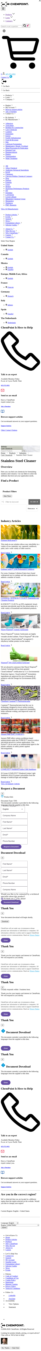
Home (3, 453)
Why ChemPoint (11, 1244)
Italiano (10, 305)
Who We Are (10, 1246)
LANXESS (9, 195)
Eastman (8, 182)
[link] (10, 1295)
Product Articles (11, 1239)
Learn (7, 18)
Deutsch (10, 296)
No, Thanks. (6, 1348)
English (10, 250)
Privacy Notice (34, 935)
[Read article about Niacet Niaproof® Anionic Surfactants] (20, 621)
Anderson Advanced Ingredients (17, 170)
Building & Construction (14, 128)
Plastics (8, 154)
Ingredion (8, 193)
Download (5, 921)
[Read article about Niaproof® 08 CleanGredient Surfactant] (20, 654)
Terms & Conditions (12, 1288)
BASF (7, 172)
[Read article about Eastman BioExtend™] (20, 532)
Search (34, 502)
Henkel (8, 187)
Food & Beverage (11, 140)
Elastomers (9, 134)
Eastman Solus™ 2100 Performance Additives (17, 569)
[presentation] (12, 1304)
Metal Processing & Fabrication (16, 148)
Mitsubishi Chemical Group (15, 199)
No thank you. (9, 899)
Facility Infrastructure (13, 138)
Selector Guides (11, 1266)
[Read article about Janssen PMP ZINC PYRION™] (20, 726)
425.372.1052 (10, 74)
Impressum (9, 1282)
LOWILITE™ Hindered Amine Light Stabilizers (18, 769)
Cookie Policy (10, 1280)
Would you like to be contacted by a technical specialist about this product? (20, 895)
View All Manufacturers (9, 209)
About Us (9, 1248)
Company (9, 21)
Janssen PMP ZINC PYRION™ (12, 734)
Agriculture (9, 126)
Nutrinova (9, 203)
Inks (7, 142)
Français (11, 287)
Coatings (8, 132)
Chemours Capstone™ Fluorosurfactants (15, 701)
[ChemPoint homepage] (3, 6)
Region (3, 1225)
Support (8, 1258)
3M (6, 166)
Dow (7, 178)
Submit (4, 1227)
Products (8, 15)
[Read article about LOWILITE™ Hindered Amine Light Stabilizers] (20, 761)
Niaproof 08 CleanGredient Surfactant (15, 663)
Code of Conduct (11, 1276)
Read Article (5, 553)
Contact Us (9, 1256)
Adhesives (9, 123)
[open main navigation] (3, 9)
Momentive (9, 201)
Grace (7, 184)
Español (10, 269)
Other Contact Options (9, 430)
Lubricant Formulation (13, 144)
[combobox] (14, 502)
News (7, 1268)
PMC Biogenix (10, 205)
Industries (22, 453)
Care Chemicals (11, 130)
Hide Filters (7, 496)
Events (7, 1270)
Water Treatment (11, 158)
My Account (9, 1260)
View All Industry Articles (10, 784)
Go (24, 451)
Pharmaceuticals (11, 152)
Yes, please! (21, 899)
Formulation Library (12, 1264)
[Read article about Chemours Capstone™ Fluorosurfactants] (20, 693)
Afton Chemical (11, 168)
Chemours (9, 174)
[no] (2, 899)
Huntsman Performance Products (17, 189)
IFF (6, 191)
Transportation (10, 156)
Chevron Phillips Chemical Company (18, 176)
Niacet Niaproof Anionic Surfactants (14, 630)
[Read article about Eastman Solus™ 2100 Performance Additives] (20, 561)
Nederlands (12, 323)
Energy (8, 136)
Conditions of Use (12, 1278)
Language (4, 1223)
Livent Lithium (10, 197)
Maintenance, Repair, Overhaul (16, 146)
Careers (8, 1250)
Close (6, 940)
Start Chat (15, 1348)
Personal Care (10, 150)
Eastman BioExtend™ (9, 540)
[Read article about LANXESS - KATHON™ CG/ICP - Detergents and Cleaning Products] (20, 590)
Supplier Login (10, 1262)
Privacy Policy (10, 1286)
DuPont (8, 180)
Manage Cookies (11, 1284)
